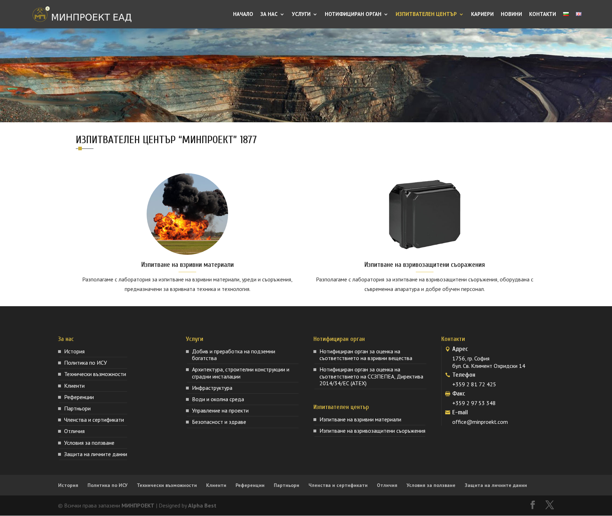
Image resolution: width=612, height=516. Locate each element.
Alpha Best (202, 505)
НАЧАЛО (243, 14)
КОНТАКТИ (542, 14)
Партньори (77, 408)
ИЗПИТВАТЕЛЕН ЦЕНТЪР (426, 14)
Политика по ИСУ (85, 362)
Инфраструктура (212, 387)
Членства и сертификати (94, 419)
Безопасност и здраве (219, 421)
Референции (79, 396)
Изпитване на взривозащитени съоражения (424, 264)
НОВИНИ (511, 14)
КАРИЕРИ (482, 14)
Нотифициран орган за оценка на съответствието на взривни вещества (365, 354)
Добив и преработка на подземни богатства (233, 354)
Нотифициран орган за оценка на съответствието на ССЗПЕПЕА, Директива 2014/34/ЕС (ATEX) (371, 376)
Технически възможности (95, 373)
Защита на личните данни (95, 454)
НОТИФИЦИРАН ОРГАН (353, 14)
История (74, 351)
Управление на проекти (220, 410)
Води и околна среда (218, 399)
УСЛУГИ (301, 14)
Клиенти (74, 385)
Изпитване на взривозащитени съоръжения (372, 430)
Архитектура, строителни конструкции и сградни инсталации (240, 373)
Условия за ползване (89, 442)
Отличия (74, 430)
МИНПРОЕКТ (137, 505)
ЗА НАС (269, 14)
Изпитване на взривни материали (187, 264)
